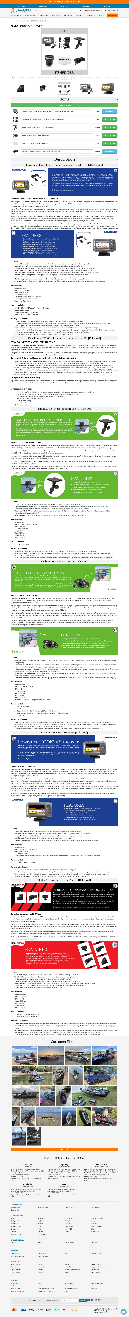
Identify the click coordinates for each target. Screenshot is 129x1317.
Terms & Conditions (70, 1289)
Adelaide (27, 1184)
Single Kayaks (16, 15)
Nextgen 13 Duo (16, 1226)
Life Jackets (68, 1264)
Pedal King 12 (69, 1226)
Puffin (39, 1229)
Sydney (64, 1164)
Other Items (15, 1251)
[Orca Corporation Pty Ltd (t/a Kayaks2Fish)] (21, 10)
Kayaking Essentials (98, 1267)
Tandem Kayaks (30, 15)
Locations (90, 15)
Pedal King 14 (96, 1226)
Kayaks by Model (17, 1215)
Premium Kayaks (97, 1253)
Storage (13, 1267)
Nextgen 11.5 (68, 1223)
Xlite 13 (13, 1232)
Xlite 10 (94, 1229)
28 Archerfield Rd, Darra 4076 (23, 1175)
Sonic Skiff (68, 1229)
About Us (41, 1286)
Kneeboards (15, 1253)
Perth (64, 1184)
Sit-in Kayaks (56, 15)
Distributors (95, 1286)
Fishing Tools (95, 1270)
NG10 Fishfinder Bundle (39, 21)
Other (100, 15)
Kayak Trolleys (96, 1264)
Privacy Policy (15, 1289)
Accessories (112, 15)
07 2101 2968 (19, 1176)
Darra (39, 1242)
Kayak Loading (15, 1272)
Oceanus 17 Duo (16, 1234)
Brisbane (27, 1164)
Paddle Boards (42, 1253)
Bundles (40, 1264)
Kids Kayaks (68, 15)
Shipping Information (17, 1291)
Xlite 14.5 (41, 1232)
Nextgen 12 (95, 1223)
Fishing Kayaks (43, 1256)
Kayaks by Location (17, 1240)
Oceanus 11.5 (68, 1232)
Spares (13, 1275)
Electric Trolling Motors (72, 1270)
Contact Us (68, 1286)
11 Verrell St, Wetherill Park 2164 (61, 1173)
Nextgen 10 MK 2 (97, 1218)
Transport (41, 1267)
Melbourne (101, 1164)
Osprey (13, 1218)
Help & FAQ (14, 1283)
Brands (66, 1272)
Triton (93, 1221)
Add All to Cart (65, 105)
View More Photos (64, 1149)
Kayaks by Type (16, 1205)
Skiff (66, 1253)
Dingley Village (69, 1242)
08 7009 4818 (19, 1193)
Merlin (40, 1221)
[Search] (80, 10)
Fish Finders (95, 1272)
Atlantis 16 (41, 1234)
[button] (12, 77)
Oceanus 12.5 (95, 1232)
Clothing (40, 1270)
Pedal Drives (68, 1267)
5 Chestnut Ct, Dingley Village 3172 (98, 1175)
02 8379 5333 (56, 1175)
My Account (14, 1286)
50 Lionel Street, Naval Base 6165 (61, 1191)
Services (14, 1280)
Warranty (94, 1289)
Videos (40, 1283)
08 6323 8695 (56, 1193)
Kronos (40, 1226)
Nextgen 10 (68, 1218)
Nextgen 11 (41, 1223)
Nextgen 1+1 (15, 1221)
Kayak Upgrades (16, 1270)
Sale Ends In (64, 2)
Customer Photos (97, 1283)
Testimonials (68, 1283)
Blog (66, 1291)
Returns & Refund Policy (46, 1289)
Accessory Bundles (23, 21)
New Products (15, 1264)
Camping (40, 1272)
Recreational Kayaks (17, 1256)
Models (78, 15)
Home (13, 21)
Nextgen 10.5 (15, 1223)
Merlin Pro (67, 1221)
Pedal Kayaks (43, 15)
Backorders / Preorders (45, 1291)
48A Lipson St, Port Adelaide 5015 (24, 1191)
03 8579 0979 (93, 1176)
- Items (93, 10)
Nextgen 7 (14, 1229)
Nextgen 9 (41, 1218)
